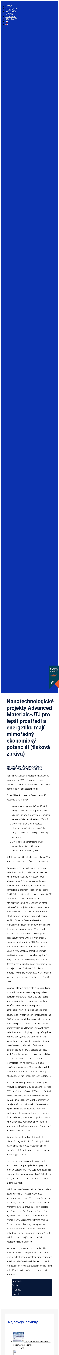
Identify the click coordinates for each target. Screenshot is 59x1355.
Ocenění (10, 16)
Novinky (10, 11)
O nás (9, 14)
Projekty (11, 8)
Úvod (8, 6)
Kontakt (11, 19)
